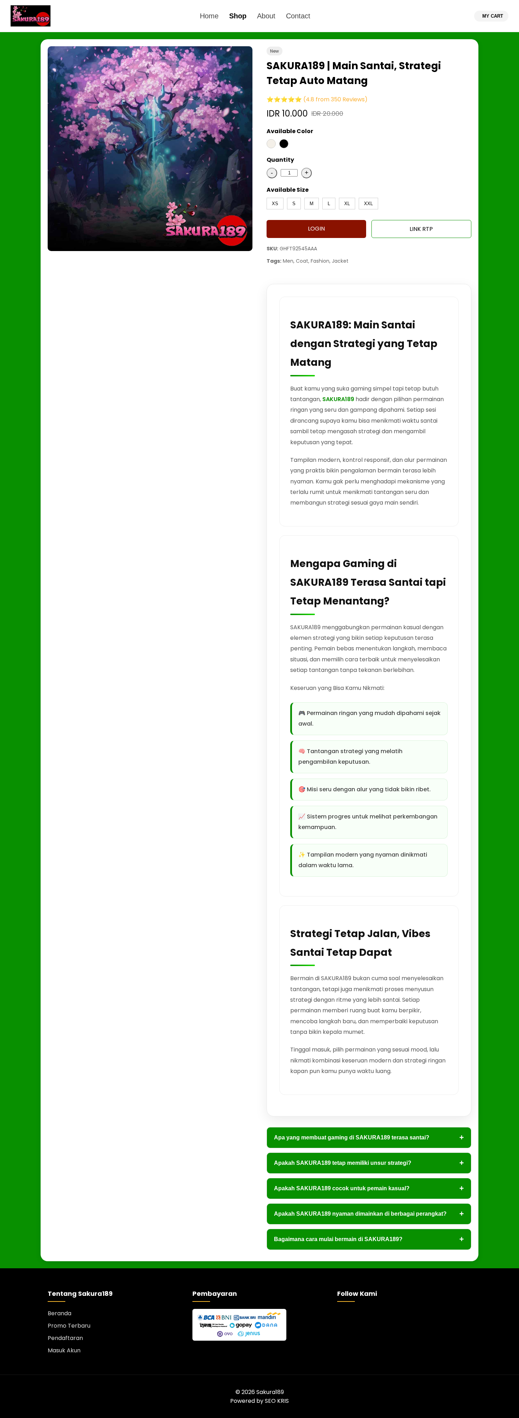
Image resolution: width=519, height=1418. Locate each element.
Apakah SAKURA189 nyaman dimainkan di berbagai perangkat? (369, 1213)
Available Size (288, 190)
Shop (237, 16)
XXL (368, 203)
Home (209, 16)
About (266, 16)
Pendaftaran (65, 1338)
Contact (298, 16)
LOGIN (316, 229)
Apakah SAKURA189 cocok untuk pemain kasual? (369, 1188)
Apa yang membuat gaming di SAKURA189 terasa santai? (369, 1137)
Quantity (280, 160)
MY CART (492, 16)
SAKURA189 (338, 399)
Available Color (290, 131)
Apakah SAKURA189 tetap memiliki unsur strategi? (369, 1162)
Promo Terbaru (69, 1326)
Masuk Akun (64, 1350)
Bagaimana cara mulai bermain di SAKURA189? (369, 1239)
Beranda (59, 1313)
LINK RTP (421, 229)
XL (347, 203)
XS (275, 203)
